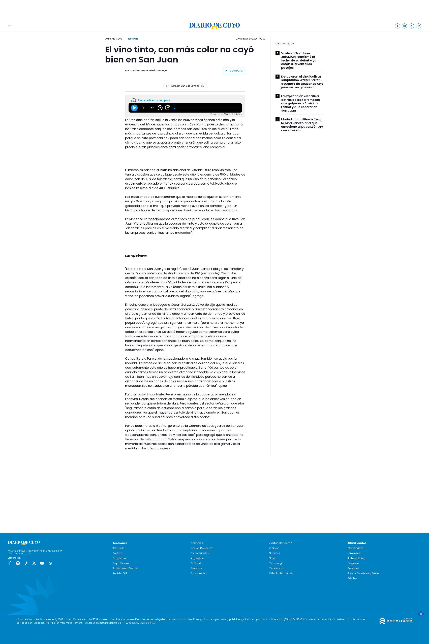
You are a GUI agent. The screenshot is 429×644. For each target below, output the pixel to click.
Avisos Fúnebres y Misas (363, 573)
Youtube (42, 563)
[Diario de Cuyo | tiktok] (418, 26)
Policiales (197, 543)
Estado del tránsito (281, 573)
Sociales (274, 553)
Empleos (353, 563)
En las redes (199, 573)
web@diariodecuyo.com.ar (169, 619)
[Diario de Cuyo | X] (411, 26)
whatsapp (50, 563)
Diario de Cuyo (113, 38)
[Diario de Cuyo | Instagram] (404, 26)
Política (117, 553)
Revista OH (119, 573)
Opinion (274, 548)
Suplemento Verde (124, 568)
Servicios (353, 568)
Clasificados (355, 548)
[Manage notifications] (421, 614)
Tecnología (276, 563)
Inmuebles (354, 553)
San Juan (118, 548)
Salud (272, 558)
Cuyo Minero (120, 563)
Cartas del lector (280, 543)
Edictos (352, 578)
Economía (119, 558)
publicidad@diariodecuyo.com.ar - (249, 619)
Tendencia (276, 568)
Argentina (197, 558)
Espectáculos (200, 553)
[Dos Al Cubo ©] (396, 623)
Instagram (18, 563)
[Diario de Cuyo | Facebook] (397, 26)
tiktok (26, 563)
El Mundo (197, 563)
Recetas (196, 568)
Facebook (10, 563)
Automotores (356, 558)
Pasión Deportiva (202, 548)
